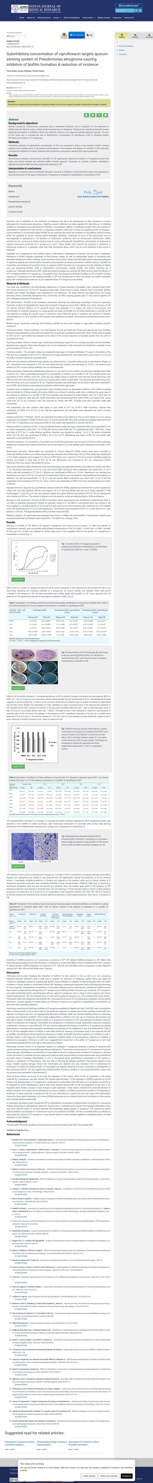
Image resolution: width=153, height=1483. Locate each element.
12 (46, 374)
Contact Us (129, 18)
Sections (122, 37)
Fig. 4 (81, 827)
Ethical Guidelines (72, 18)
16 (72, 451)
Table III (83, 883)
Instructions (87, 18)
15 (10, 447)
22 (92, 1008)
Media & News (104, 18)
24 (34, 1020)
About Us (31, 18)
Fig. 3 (32, 702)
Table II (51, 711)
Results (121, 50)
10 (15, 326)
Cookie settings (89, 1476)
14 (88, 417)
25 (41, 1025)
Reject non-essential (109, 1476)
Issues (56, 18)
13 (94, 389)
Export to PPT (18, 580)
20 (68, 511)
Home (21, 18)
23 (48, 1014)
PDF (90, 35)
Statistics (135, 37)
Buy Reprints (77, 35)
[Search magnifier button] (140, 10)
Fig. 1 (28, 534)
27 (43, 1040)
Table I (64, 596)
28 (106, 1055)
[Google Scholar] (21, 1145)
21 (24, 996)
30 (35, 1099)
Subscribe (117, 18)
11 (9, 364)
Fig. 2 (70, 596)
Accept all (127, 1476)
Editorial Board (44, 18)
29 (24, 1085)
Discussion (123, 54)
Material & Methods (126, 46)
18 (62, 488)
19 (36, 503)
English (12, 36)
